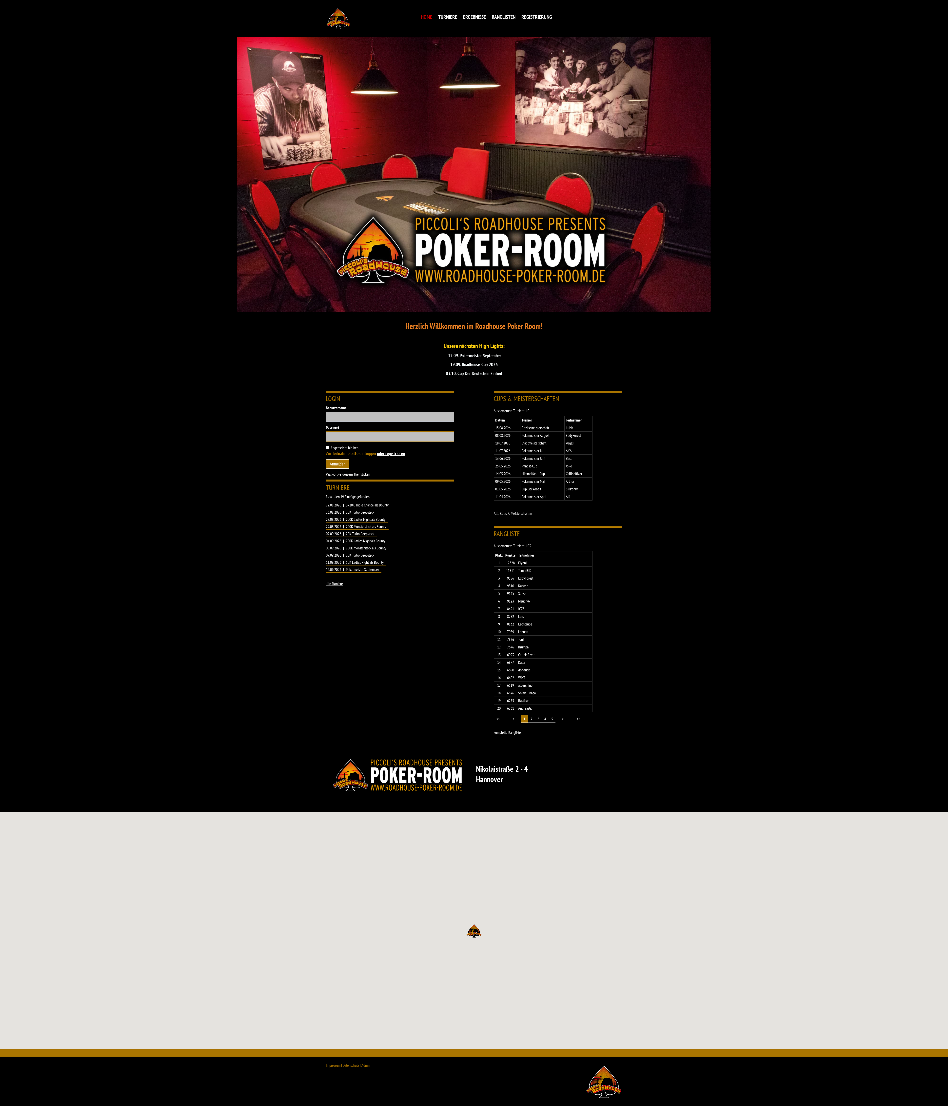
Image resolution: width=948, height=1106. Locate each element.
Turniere (447, 17)
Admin (365, 1065)
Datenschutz (351, 1065)
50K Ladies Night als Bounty (365, 562)
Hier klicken (362, 474)
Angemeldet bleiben (344, 447)
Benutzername (336, 407)
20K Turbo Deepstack (360, 512)
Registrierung (536, 17)
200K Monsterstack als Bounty (366, 526)
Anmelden (337, 464)
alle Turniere (334, 583)
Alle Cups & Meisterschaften (513, 513)
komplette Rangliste (507, 732)
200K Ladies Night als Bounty (365, 519)
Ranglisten (503, 17)
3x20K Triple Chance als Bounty (367, 505)
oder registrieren (391, 453)
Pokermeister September (362, 569)
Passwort (332, 427)
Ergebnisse (474, 17)
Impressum (333, 1065)
